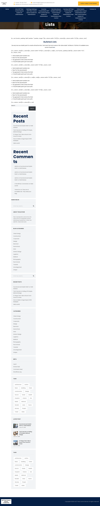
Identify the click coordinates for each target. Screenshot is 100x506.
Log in (15, 364)
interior (25, 398)
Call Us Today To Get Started (88, 3)
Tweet (16, 412)
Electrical (15, 244)
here (54, 47)
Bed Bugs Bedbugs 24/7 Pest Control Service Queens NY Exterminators (31, 11)
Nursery (17, 408)
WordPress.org (17, 372)
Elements (50, 28)
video (23, 412)
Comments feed (17, 369)
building (23, 388)
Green (23, 395)
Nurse (30, 405)
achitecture (18, 384)
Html (14, 249)
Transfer (15, 264)
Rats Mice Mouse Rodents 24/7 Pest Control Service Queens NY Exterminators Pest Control (56, 13)
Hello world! (16, 143)
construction (18, 391)
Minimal (23, 401)
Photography (17, 259)
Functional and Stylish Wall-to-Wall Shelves (25, 424)
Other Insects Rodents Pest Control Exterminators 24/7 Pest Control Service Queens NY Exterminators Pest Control (80, 14)
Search (13, 105)
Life (31, 398)
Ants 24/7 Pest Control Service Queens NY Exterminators (19, 11)
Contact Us (93, 9)
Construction (17, 236)
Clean (30, 388)
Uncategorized (17, 267)
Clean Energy (17, 233)
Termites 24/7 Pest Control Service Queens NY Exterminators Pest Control (68, 12)
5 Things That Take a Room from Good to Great (25, 442)
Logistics (15, 254)
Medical (15, 257)
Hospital (17, 398)
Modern (17, 405)
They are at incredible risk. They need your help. (23, 191)
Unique (15, 270)
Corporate (16, 238)
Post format (16, 262)
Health (30, 395)
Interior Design (17, 251)
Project (24, 408)
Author (26, 384)
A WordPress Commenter (22, 184)
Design (15, 241)
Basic (16, 388)
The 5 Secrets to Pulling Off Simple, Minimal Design (25, 433)
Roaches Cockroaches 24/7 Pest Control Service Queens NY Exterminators (43, 12)
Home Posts (16, 246)
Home (7, 9)
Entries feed (16, 366)
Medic (16, 401)
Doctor (17, 395)
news (23, 405)
